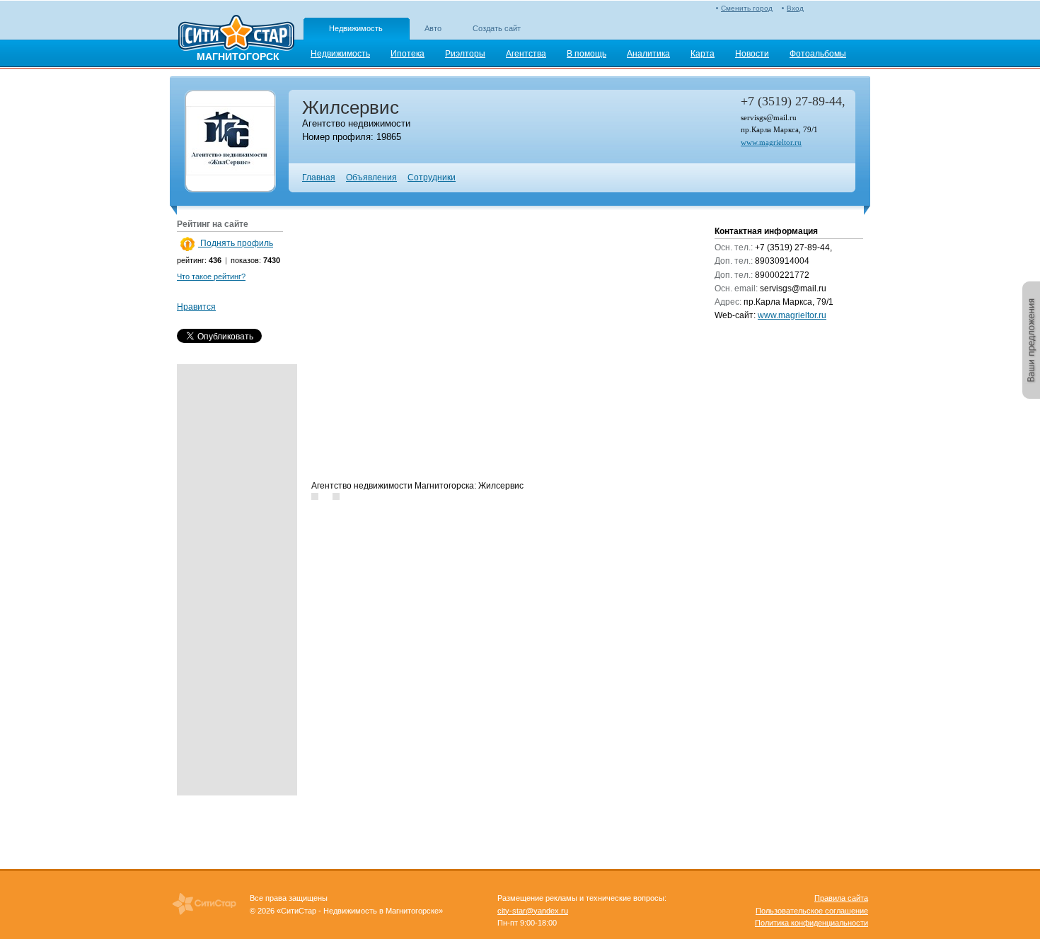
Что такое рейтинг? (211, 276)
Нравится (196, 307)
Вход (795, 8)
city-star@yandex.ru (532, 910)
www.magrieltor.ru (771, 142)
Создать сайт (497, 28)
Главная (318, 177)
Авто (432, 28)
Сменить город (747, 8)
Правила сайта (841, 898)
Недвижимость (356, 28)
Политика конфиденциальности (811, 922)
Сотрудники (432, 177)
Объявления (371, 177)
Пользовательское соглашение (812, 910)
